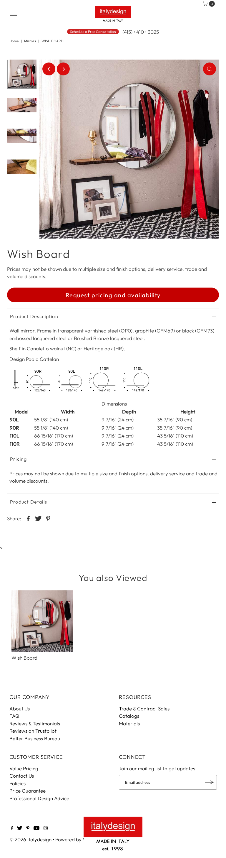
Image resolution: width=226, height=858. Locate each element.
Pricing (18, 459)
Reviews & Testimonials (34, 723)
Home (14, 41)
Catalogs (129, 716)
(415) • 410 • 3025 (140, 32)
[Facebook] (12, 828)
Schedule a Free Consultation (93, 31)
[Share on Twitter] (38, 518)
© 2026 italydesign (30, 839)
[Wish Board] (42, 621)
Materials (129, 723)
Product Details (28, 502)
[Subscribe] (209, 782)
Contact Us (21, 776)
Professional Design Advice (39, 798)
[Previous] (48, 69)
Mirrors (30, 41)
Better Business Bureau (34, 738)
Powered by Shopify (77, 839)
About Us (19, 708)
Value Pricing (23, 768)
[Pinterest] (27, 828)
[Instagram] (46, 828)
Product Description (34, 316)
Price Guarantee (27, 791)
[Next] (63, 69)
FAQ (14, 716)
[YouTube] (36, 828)
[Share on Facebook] (28, 518)
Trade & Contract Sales (144, 708)
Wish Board (24, 658)
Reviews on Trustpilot (32, 731)
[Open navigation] (13, 15)
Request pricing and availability (113, 295)
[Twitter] (19, 828)
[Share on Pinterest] (48, 518)
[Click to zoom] (209, 69)
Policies (17, 783)
